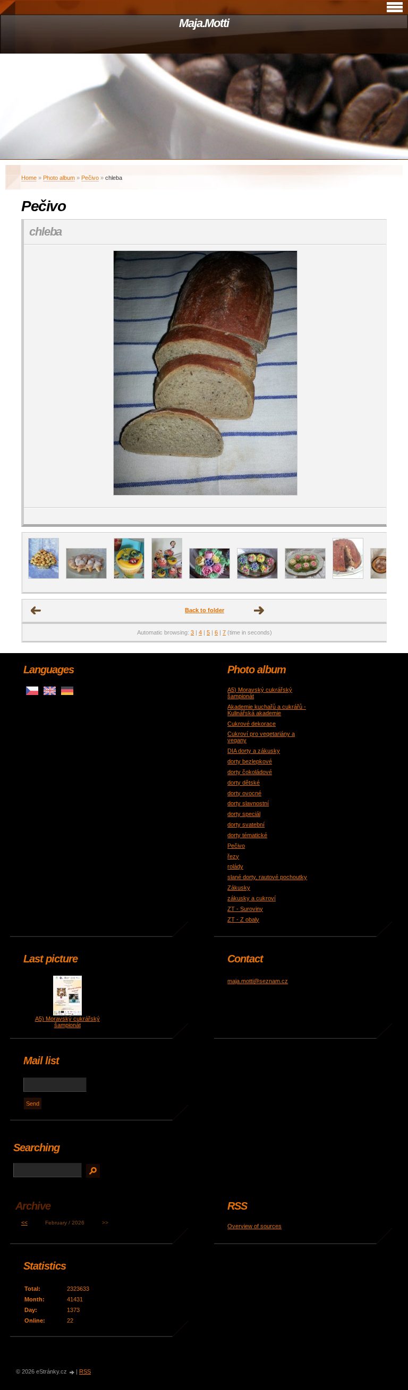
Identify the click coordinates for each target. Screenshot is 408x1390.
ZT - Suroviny (245, 909)
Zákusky (238, 887)
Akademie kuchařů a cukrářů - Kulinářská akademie (266, 709)
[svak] (43, 577)
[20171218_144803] (86, 577)
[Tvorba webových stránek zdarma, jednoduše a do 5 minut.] (72, 1372)
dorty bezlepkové (249, 761)
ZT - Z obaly (243, 919)
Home (29, 178)
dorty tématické (247, 835)
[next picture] (369, 376)
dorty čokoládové (249, 772)
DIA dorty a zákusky (253, 751)
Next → (259, 611)
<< (24, 1223)
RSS (85, 1371)
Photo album (59, 178)
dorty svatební (246, 824)
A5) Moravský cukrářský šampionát (67, 1021)
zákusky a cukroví (251, 898)
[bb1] (129, 577)
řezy (233, 856)
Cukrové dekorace (251, 723)
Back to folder (204, 610)
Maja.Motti (204, 23)
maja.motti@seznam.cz (257, 981)
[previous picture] (41, 376)
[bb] (166, 577)
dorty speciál (243, 814)
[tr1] (209, 577)
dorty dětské (243, 782)
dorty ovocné (244, 793)
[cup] (305, 577)
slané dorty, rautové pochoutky (267, 877)
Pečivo (90, 178)
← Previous (36, 611)
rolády (235, 866)
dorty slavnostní (248, 803)
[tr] (257, 577)
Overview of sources (254, 1226)
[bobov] (348, 577)
